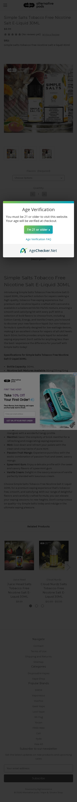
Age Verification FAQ (38, 239)
